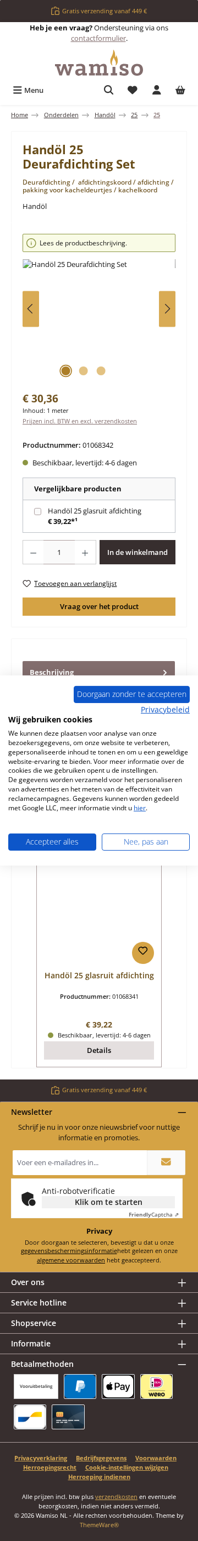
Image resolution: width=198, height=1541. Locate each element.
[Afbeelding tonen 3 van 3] (100, 370)
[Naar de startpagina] (99, 63)
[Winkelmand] (180, 90)
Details (99, 1050)
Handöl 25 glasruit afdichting (94, 511)
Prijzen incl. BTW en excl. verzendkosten (80, 421)
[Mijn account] (157, 90)
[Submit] (166, 1162)
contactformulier (98, 38)
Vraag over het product (99, 606)
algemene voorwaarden (71, 1260)
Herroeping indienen (99, 1476)
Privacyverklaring (40, 1458)
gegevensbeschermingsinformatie (69, 1250)
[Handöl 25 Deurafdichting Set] (99, 321)
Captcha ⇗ (154, 1214)
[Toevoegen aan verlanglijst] (143, 953)
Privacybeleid (165, 709)
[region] (99, 309)
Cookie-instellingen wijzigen (126, 1467)
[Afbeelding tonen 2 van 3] (83, 370)
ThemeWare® (99, 1525)
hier (140, 808)
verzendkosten (116, 1496)
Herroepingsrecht (49, 1467)
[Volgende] (167, 309)
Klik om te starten (108, 1202)
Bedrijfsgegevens (101, 1458)
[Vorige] (31, 309)
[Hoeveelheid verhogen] (85, 552)
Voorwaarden (156, 1458)
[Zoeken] (109, 90)
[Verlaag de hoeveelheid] (33, 552)
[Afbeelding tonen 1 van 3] (65, 370)
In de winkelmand (137, 552)
